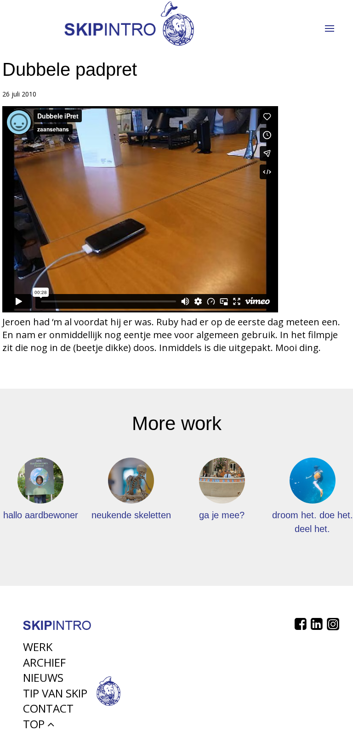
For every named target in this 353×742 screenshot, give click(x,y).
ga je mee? (222, 515)
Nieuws (43, 677)
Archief (44, 662)
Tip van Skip (55, 693)
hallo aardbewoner (40, 515)
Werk (37, 646)
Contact (48, 708)
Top (35, 723)
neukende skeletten (131, 515)
